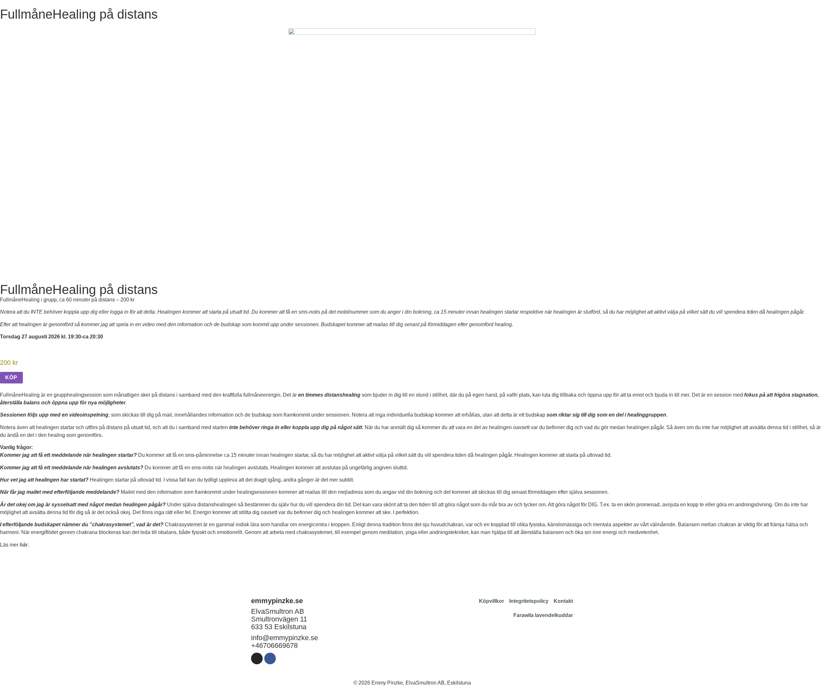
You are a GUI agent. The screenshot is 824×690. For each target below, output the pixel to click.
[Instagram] (257, 658)
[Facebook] (270, 658)
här (24, 544)
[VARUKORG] (792, 11)
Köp (11, 377)
